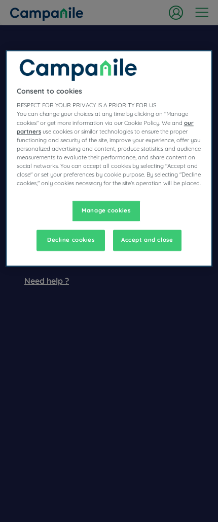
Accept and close (147, 239)
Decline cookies (71, 239)
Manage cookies (106, 210)
